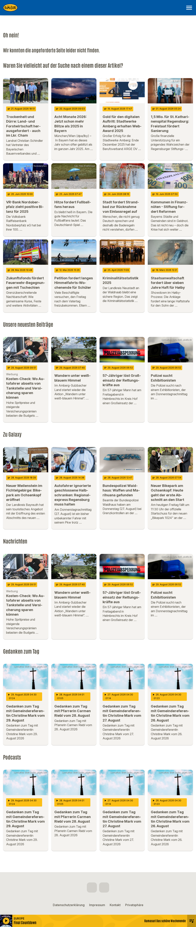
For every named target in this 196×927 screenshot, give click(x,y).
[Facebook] (91, 887)
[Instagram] (104, 887)
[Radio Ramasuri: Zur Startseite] (93, 8)
